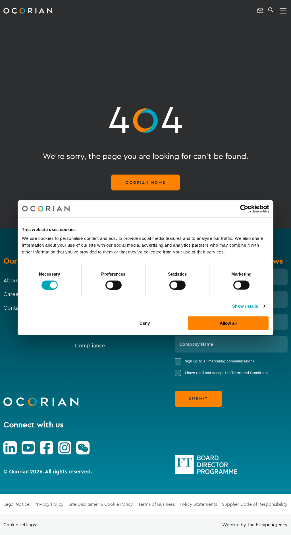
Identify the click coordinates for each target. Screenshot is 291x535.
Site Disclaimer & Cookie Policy (100, 504)
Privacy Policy (49, 504)
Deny (145, 323)
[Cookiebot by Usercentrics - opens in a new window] (244, 208)
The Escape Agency (267, 524)
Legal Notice (16, 504)
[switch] (113, 284)
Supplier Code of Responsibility (255, 504)
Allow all (228, 323)
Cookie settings (19, 524)
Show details (245, 305)
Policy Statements (198, 504)
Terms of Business (156, 504)
